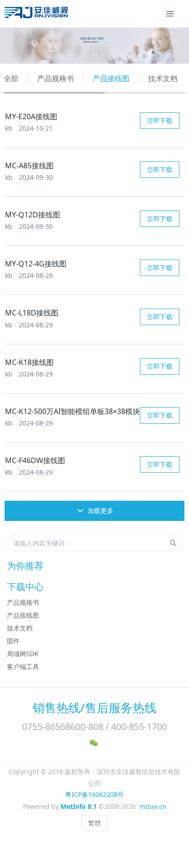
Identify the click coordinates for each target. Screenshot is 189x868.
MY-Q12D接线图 (32, 215)
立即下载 (159, 120)
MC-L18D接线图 (31, 313)
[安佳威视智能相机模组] (37, 14)
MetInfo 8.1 (79, 806)
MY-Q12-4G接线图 (36, 264)
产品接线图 (111, 78)
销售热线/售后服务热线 (94, 707)
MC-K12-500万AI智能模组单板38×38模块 (72, 411)
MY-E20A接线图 (31, 116)
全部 (11, 78)
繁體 (94, 822)
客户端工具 (23, 666)
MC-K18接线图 (29, 362)
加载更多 (99, 510)
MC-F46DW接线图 (35, 460)
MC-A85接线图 (29, 165)
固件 (13, 640)
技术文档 (163, 78)
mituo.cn (153, 806)
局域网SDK (23, 653)
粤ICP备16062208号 (94, 794)
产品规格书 (55, 78)
